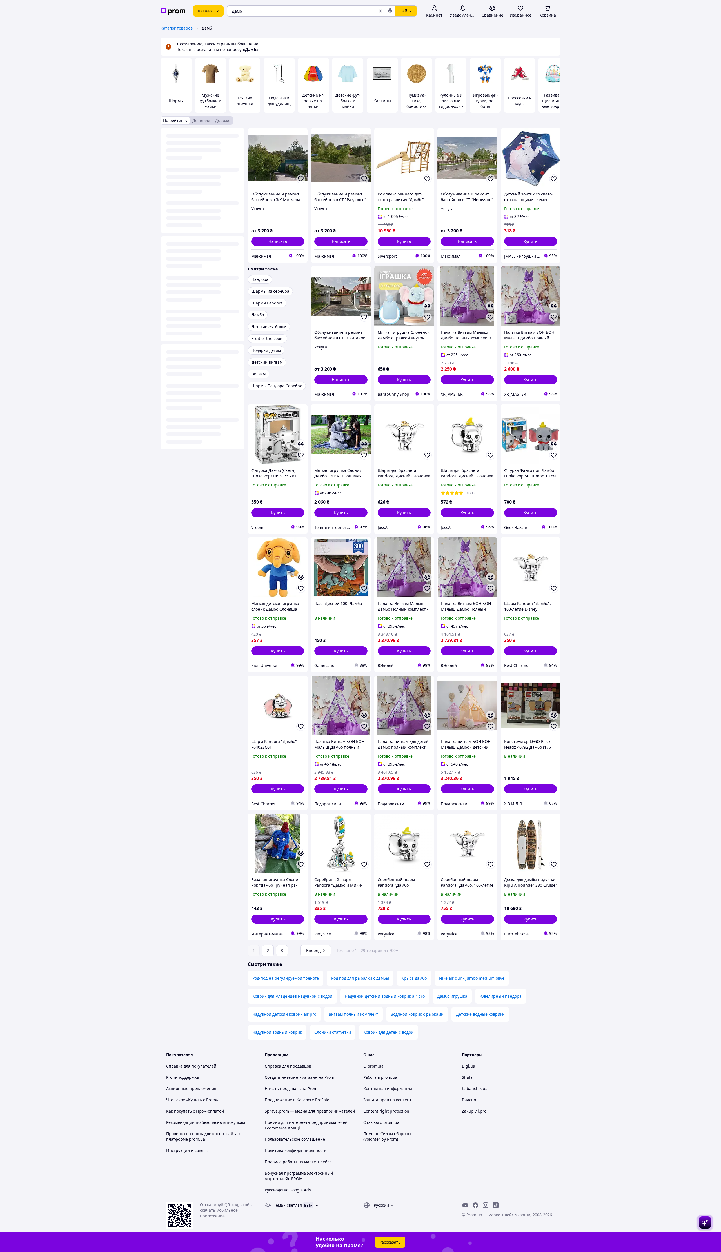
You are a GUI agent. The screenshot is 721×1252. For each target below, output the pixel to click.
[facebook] (475, 1205)
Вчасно (469, 1099)
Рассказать (389, 1242)
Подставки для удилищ (279, 100)
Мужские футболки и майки (210, 100)
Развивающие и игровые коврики (554, 100)
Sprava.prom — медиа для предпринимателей (310, 1111)
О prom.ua (373, 1066)
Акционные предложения (191, 1088)
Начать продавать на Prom (291, 1088)
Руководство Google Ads (288, 1190)
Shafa (467, 1077)
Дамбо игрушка (452, 996)
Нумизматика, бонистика (416, 100)
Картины (382, 100)
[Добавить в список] (300, 178)
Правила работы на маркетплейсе (298, 1161)
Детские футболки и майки (347, 100)
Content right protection (386, 1111)
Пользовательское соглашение (295, 1139)
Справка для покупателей (191, 1066)
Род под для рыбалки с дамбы (360, 978)
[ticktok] (495, 1205)
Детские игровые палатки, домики (313, 103)
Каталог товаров (177, 28)
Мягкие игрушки (244, 100)
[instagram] (485, 1205)
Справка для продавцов (288, 1066)
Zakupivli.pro (474, 1111)
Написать (277, 241)
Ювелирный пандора (501, 996)
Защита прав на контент (387, 1099)
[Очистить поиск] (380, 11)
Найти (406, 11)
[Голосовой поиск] (390, 11)
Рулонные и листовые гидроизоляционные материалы (451, 106)
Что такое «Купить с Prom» (192, 1099)
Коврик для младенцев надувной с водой (292, 996)
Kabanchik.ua (475, 1088)
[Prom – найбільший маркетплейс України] (173, 11)
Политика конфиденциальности (296, 1150)
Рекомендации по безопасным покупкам (205, 1122)
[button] (404, 241)
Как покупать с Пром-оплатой (195, 1111)
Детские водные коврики (480, 1014)
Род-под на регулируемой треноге (285, 978)
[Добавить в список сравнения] (427, 305)
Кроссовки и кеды (520, 100)
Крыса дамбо (414, 978)
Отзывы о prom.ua (381, 1122)
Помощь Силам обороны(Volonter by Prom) (387, 1136)
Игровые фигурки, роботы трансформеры (485, 106)
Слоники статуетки (332, 1032)
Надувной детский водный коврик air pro (385, 996)
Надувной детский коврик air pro (284, 1014)
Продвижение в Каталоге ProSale (297, 1099)
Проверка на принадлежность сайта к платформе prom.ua (203, 1136)
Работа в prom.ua (380, 1077)
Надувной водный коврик (277, 1032)
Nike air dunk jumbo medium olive (471, 978)
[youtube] (465, 1205)
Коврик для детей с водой (388, 1032)
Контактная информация (387, 1088)
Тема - (288, 1205)
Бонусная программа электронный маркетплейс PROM (299, 1175)
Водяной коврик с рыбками (417, 1014)
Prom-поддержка (182, 1077)
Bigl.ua (468, 1066)
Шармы (176, 100)
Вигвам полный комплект (353, 1014)
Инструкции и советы (187, 1150)
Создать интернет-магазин (291, 1077)
